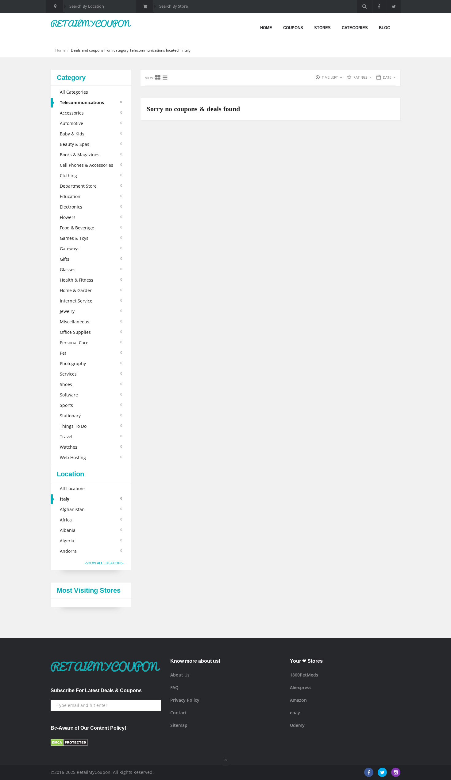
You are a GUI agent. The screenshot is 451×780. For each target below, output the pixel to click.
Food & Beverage (91, 228)
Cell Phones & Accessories (91, 165)
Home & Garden (91, 290)
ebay (295, 713)
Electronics (91, 207)
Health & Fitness (91, 280)
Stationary (91, 416)
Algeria (91, 541)
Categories (355, 27)
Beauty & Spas (91, 144)
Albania (91, 530)
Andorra (91, 551)
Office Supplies (91, 332)
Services (91, 374)
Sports (91, 405)
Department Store (91, 186)
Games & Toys (91, 238)
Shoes (91, 384)
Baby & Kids (91, 134)
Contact (178, 713)
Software (91, 395)
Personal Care (91, 342)
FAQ (174, 687)
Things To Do (91, 426)
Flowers (91, 217)
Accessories (91, 113)
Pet (91, 353)
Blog (384, 27)
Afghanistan (91, 509)
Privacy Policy (184, 700)
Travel (91, 436)
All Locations (73, 488)
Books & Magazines (91, 155)
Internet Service (91, 301)
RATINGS (360, 77)
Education (91, 196)
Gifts (91, 259)
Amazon (298, 700)
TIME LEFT (330, 77)
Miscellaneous (91, 322)
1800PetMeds (304, 675)
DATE (387, 77)
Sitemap (178, 725)
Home (266, 27)
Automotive (91, 123)
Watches (91, 447)
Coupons (293, 27)
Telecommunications (91, 102)
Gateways (91, 249)
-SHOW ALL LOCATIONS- (104, 562)
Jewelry (91, 311)
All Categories (74, 92)
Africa (91, 520)
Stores (322, 27)
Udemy (297, 725)
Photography (91, 363)
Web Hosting (91, 457)
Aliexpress (300, 687)
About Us (180, 675)
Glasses (91, 269)
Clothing (91, 175)
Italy (91, 499)
